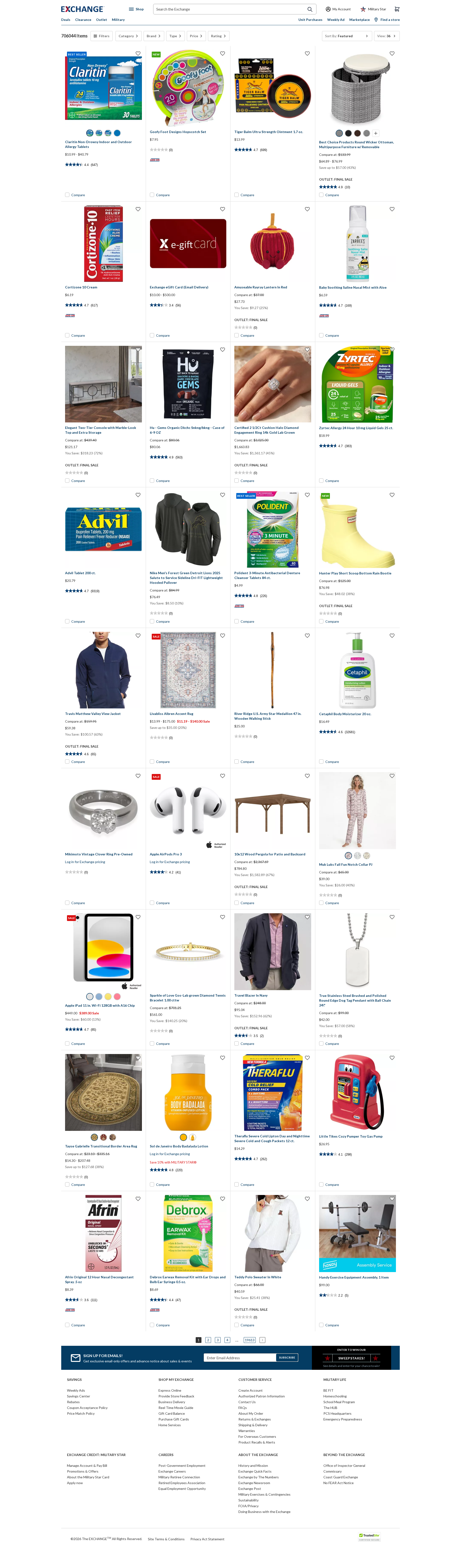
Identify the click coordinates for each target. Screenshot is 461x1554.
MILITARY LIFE (334, 1380)
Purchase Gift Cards (173, 1419)
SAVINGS (74, 1380)
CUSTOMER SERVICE (255, 1380)
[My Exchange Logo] (91, 9)
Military (118, 20)
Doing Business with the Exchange (264, 1512)
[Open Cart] (397, 9)
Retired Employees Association (181, 1483)
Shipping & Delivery (252, 1425)
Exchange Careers (172, 1471)
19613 (250, 1340)
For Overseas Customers (257, 1436)
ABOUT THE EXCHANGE (258, 1455)
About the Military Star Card (88, 1477)
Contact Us (247, 1402)
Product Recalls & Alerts (256, 1442)
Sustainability (248, 1500)
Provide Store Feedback (176, 1396)
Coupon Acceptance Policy (87, 1408)
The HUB (330, 1408)
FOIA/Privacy (248, 1506)
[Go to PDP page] (272, 88)
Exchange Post (249, 1489)
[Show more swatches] (375, 133)
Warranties (246, 1431)
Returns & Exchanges (254, 1419)
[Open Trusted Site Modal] (369, 1537)
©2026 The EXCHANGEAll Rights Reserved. (106, 1538)
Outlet (101, 20)
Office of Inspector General (344, 1465)
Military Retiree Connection (179, 1477)
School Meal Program (339, 1402)
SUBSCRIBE (287, 1357)
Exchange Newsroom (254, 1483)
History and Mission (253, 1465)
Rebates (73, 1402)
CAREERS (165, 1455)
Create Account (250, 1390)
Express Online (169, 1390)
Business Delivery (171, 1402)
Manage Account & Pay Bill (87, 1465)
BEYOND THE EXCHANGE (344, 1455)
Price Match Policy (81, 1413)
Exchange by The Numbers (258, 1477)
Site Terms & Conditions (166, 1539)
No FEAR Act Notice (338, 1483)
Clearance (83, 20)
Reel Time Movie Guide (175, 1408)
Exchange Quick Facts (255, 1471)
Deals (65, 20)
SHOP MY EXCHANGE (176, 1380)
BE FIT (328, 1390)
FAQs (242, 1408)
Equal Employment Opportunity (182, 1489)
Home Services (169, 1425)
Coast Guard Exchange (340, 1477)
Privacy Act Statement (207, 1539)
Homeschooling (335, 1396)
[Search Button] (310, 9)
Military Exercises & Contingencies (264, 1494)
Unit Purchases (310, 20)
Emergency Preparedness (342, 1419)
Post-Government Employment (182, 1465)
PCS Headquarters (337, 1413)
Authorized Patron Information (261, 1396)
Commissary (332, 1471)
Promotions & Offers (82, 1471)
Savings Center (78, 1396)
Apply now (75, 1483)
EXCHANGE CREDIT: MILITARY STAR (96, 1455)
